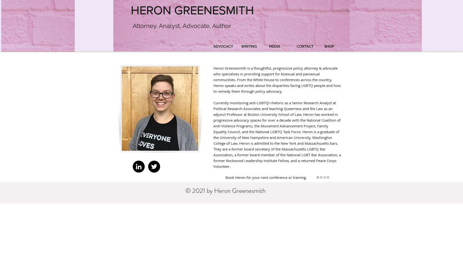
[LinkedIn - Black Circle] (139, 167)
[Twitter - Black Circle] (154, 167)
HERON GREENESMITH (192, 10)
